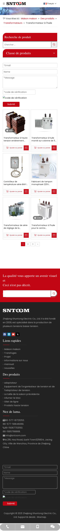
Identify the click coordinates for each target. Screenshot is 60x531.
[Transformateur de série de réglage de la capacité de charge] (16, 210)
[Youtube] (13, 334)
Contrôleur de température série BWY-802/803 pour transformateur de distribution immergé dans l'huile (15, 183)
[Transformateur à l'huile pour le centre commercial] (44, 211)
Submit (11, 104)
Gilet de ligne (11, 401)
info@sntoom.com (16, 435)
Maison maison (12, 349)
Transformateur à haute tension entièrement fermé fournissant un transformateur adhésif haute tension (15, 139)
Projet (7, 356)
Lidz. (34, 517)
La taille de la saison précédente (21, 394)
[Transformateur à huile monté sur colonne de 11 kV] (44, 122)
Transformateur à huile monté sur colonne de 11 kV (43, 139)
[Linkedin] (9, 334)
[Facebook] (4, 334)
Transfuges (10, 353)
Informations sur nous (16, 360)
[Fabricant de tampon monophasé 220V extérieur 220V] (44, 166)
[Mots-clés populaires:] (54, 44)
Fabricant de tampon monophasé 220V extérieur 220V (42, 183)
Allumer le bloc (12, 397)
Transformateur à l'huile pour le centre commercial (43, 226)
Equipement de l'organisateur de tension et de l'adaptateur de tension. (29, 388)
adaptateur (10, 382)
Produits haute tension (16, 405)
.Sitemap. (41, 517)
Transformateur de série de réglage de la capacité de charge (15, 226)
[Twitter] (17, 334)
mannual (9, 364)
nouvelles (9, 368)
